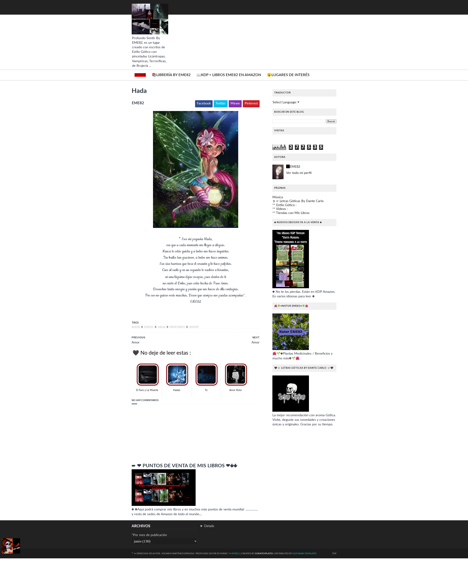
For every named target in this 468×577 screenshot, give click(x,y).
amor (136, 327)
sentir (193, 327)
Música (277, 197)
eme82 (149, 327)
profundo (178, 327)
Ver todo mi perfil (299, 173)
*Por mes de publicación (149, 535)
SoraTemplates (264, 553)
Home (140, 75)
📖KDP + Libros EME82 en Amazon (229, 75)
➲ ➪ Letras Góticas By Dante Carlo (298, 201)
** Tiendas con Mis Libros (291, 213)
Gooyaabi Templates (304, 553)
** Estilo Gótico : (284, 205)
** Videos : (280, 209)
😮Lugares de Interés (288, 75)
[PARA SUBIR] (11, 546)
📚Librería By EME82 (171, 75)
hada (162, 327)
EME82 (295, 166)
